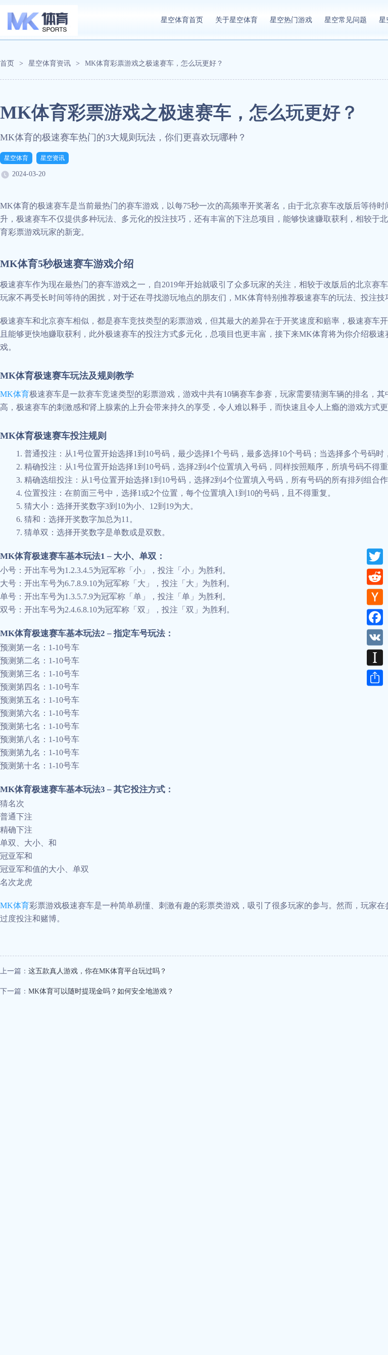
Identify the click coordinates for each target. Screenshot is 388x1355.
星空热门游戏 (291, 20)
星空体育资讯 (49, 63)
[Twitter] (375, 556)
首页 (7, 63)
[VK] (375, 637)
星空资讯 (52, 158)
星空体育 (16, 158)
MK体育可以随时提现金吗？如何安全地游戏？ (101, 991)
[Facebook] (375, 617)
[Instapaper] (375, 657)
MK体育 (14, 394)
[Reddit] (375, 576)
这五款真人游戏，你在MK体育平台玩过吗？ (97, 971)
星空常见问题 (345, 20)
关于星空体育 (236, 20)
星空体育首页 (182, 20)
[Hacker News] (375, 597)
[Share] (375, 677)
